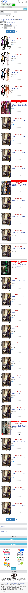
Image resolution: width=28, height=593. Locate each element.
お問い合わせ (22, 583)
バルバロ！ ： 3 (14, 56)
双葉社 (13, 44)
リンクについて (6, 583)
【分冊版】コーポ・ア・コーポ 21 (18, 409)
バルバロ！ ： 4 (14, 40)
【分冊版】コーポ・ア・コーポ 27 (18, 312)
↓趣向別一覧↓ (13, 539)
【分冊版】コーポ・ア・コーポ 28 (18, 296)
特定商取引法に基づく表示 (14, 583)
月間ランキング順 (11, 19)
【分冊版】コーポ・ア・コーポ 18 (18, 473)
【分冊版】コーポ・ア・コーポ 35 (18, 152)
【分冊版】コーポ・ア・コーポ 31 (18, 232)
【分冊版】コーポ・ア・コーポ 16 (18, 505)
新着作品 (2, 526)
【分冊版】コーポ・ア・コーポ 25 (18, 345)
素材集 (7, 4)
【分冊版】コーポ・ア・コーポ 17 (18, 489)
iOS (9, 27)
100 (9, 22)
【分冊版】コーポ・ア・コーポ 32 (18, 216)
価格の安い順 (21, 19)
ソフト (10, 4)
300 (14, 22)
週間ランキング (4, 531)
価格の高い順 (3, 20)
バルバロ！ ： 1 (14, 88)
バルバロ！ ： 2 (14, 72)
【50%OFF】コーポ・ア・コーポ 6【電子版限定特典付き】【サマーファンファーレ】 (19, 105)
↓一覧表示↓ (13, 544)
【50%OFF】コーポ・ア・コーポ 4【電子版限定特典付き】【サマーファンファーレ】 (19, 266)
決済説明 (13, 568)
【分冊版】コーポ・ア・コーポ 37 (18, 120)
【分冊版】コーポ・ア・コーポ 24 (18, 361)
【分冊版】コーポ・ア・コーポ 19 (18, 457)
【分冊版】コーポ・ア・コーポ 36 (18, 136)
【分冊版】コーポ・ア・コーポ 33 (18, 200)
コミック (13, 4)
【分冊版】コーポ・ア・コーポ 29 (18, 280)
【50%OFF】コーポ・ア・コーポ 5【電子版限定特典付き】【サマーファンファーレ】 (19, 186)
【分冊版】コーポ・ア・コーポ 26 (18, 328)
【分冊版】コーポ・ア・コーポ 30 (18, 248)
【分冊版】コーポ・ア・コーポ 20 (18, 441)
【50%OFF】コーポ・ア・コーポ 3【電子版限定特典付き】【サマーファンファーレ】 (19, 426)
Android (12, 27)
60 (7, 22)
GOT (13, 108)
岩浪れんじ (14, 42)
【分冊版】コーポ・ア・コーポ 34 (18, 168)
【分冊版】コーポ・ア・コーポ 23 (18, 377)
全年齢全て (14, 26)
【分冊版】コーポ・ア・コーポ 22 (18, 393)
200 (12, 22)
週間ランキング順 (4, 19)
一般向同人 (3, 4)
